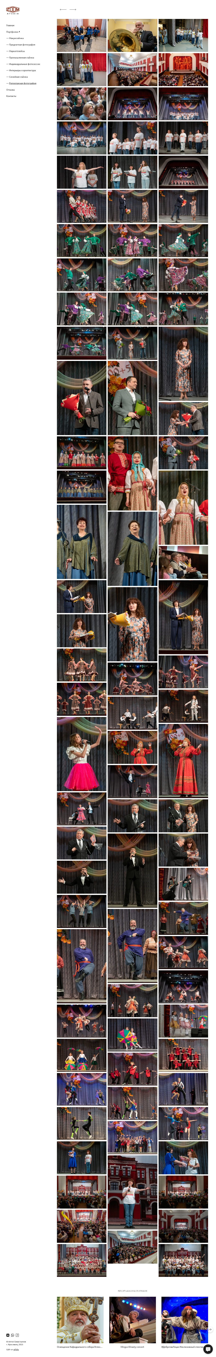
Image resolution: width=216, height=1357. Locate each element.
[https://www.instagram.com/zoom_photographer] (17, 1335)
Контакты (11, 95)
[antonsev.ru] (12, 10)
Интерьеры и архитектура (22, 70)
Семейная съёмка (18, 76)
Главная (10, 25)
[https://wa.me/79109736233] (12, 1335)
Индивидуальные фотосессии (24, 63)
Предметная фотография (22, 44)
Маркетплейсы (17, 51)
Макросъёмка (16, 38)
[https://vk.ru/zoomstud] (7, 1335)
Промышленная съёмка (21, 57)
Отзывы (10, 89)
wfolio (16, 1349)
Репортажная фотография (22, 83)
